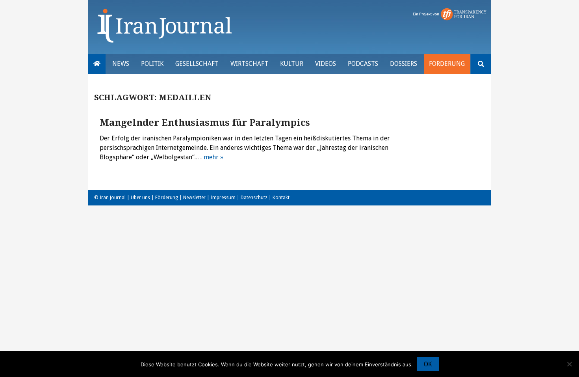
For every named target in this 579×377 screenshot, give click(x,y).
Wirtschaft (249, 63)
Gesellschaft (197, 63)
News (120, 63)
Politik (152, 63)
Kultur (291, 63)
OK (428, 364)
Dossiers (403, 63)
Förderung (447, 63)
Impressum (223, 197)
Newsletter (194, 197)
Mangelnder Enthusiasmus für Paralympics (205, 122)
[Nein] (569, 364)
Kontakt (281, 197)
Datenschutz (254, 197)
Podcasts (363, 63)
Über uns (140, 197)
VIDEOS (325, 63)
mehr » (213, 157)
